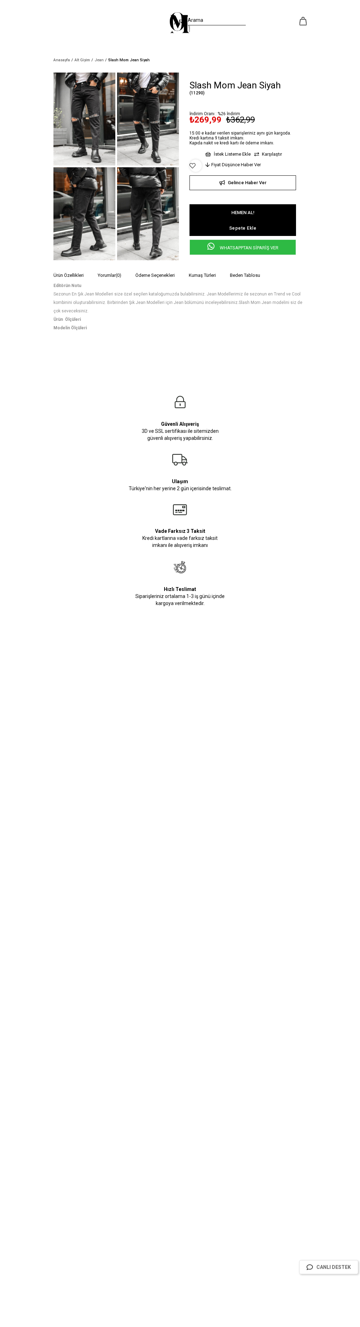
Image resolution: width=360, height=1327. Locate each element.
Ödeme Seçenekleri (155, 275)
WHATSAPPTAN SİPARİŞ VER (248, 247)
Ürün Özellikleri (68, 275)
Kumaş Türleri (202, 275)
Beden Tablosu (245, 275)
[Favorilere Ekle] (195, 166)
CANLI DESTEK (333, 1267)
